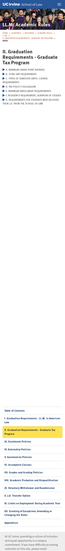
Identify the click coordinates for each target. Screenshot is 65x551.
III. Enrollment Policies (17, 441)
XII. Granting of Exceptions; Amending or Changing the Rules (28, 513)
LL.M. (5, 35)
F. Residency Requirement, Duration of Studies (33, 95)
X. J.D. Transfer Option (17, 496)
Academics (16, 33)
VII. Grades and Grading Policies (23, 472)
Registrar (29, 33)
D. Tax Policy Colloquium (21, 86)
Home (5, 33)
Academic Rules (44, 33)
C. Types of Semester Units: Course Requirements (25, 80)
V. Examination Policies (18, 457)
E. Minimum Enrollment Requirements (28, 91)
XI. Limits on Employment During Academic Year (32, 503)
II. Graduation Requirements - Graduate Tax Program (28, 38)
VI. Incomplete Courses (18, 465)
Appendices (11, 523)
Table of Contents (14, 411)
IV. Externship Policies (17, 449)
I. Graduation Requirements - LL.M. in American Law (32, 420)
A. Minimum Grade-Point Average (25, 70)
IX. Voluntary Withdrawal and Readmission (29, 488)
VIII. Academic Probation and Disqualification (31, 480)
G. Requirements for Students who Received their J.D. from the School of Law (31, 101)
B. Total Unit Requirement (21, 74)
